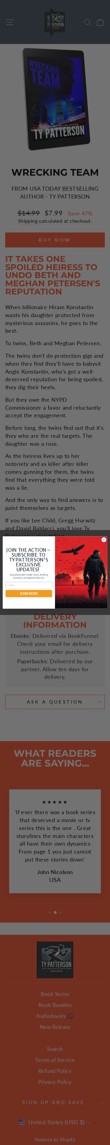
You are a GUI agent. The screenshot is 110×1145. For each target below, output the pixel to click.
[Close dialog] (103, 539)
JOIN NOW (29, 593)
